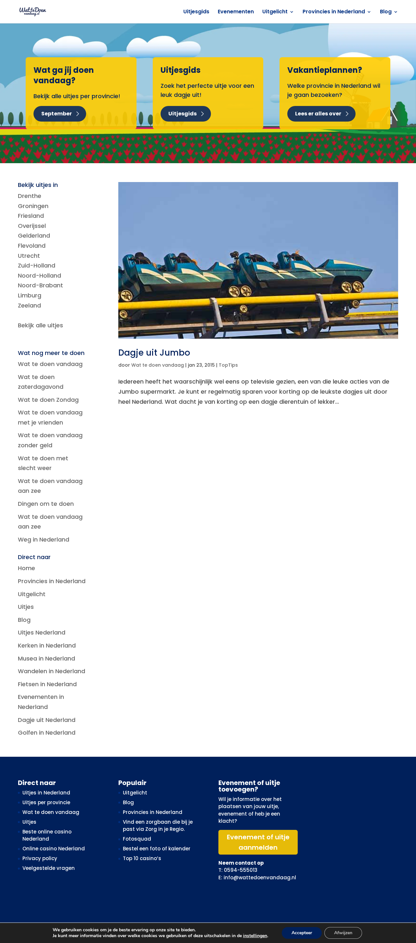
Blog (386, 12)
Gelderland (34, 235)
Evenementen (236, 12)
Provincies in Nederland (334, 12)
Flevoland (32, 246)
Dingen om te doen (46, 504)
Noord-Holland (39, 275)
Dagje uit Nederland (46, 720)
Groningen (33, 206)
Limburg (29, 295)
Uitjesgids (196, 12)
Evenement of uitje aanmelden (258, 842)
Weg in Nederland (43, 539)
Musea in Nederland (46, 658)
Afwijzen (343, 933)
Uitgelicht (275, 12)
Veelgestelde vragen (48, 868)
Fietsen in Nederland (47, 684)
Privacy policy (39, 858)
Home (26, 568)
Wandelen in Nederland (51, 671)
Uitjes (26, 607)
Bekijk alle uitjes (40, 325)
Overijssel (32, 226)
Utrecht (29, 256)
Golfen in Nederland (46, 732)
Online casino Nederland (53, 848)
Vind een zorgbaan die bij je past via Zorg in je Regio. (158, 826)
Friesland (31, 216)
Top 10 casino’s (142, 858)
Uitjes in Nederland (46, 792)
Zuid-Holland (36, 265)
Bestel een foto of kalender (156, 848)
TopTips (228, 365)
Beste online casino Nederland (47, 835)
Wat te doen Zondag (48, 400)
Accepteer (302, 933)
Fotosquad (137, 838)
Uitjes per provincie (46, 802)
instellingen (255, 936)
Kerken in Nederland (47, 645)
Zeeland (29, 305)
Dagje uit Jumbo (154, 353)
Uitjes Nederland (41, 632)
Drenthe (29, 196)
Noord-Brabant (40, 285)
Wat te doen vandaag (157, 365)
